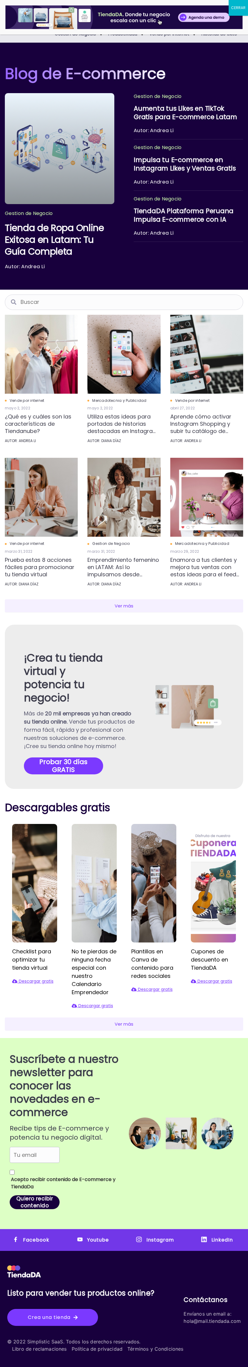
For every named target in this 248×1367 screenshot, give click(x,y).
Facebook (36, 1239)
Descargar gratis (36, 981)
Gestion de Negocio (111, 543)
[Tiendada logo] (24, 1271)
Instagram (160, 1239)
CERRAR (238, 7)
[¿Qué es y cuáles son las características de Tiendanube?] (41, 353)
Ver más (124, 606)
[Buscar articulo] (13, 302)
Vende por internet (27, 400)
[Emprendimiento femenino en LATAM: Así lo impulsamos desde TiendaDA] (123, 497)
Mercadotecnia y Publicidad (119, 400)
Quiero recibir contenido (34, 1202)
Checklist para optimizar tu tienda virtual (31, 960)
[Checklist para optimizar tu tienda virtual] (34, 883)
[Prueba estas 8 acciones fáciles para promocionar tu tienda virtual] (41, 497)
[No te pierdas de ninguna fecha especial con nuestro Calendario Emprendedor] (94, 883)
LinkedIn (222, 1239)
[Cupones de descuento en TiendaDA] (213, 883)
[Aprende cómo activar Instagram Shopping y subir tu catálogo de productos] (206, 353)
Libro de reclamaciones (39, 1349)
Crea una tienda (49, 1317)
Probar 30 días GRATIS (63, 765)
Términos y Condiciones (155, 1349)
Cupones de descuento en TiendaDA (209, 960)
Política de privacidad (97, 1349)
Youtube (98, 1239)
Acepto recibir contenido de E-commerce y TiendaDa (63, 1183)
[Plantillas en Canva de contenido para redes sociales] (153, 883)
